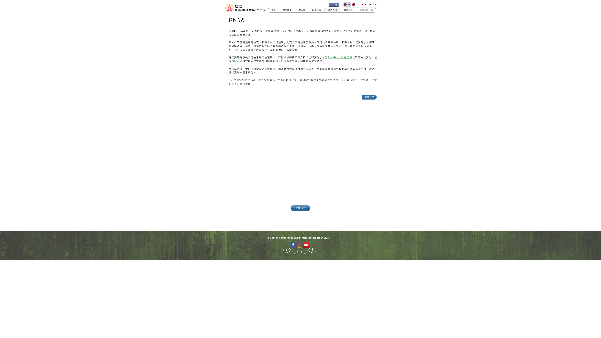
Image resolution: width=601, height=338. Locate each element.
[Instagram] (299, 245)
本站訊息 (236, 61)
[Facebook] (293, 245)
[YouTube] (306, 245)
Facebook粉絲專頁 (340, 57)
